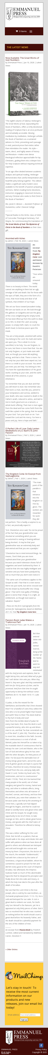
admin (10, 241)
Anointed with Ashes (15, 238)
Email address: (14, 1015)
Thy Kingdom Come (37, 254)
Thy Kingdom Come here (26, 612)
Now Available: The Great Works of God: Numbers (22, 59)
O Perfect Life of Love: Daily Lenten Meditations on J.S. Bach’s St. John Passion (22, 430)
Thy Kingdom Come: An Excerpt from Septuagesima (23, 474)
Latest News (33, 241)
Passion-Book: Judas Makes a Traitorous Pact (20, 621)
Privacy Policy (41, 1049)
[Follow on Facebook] (41, 1045)
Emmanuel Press (15, 62)
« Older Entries (12, 949)
